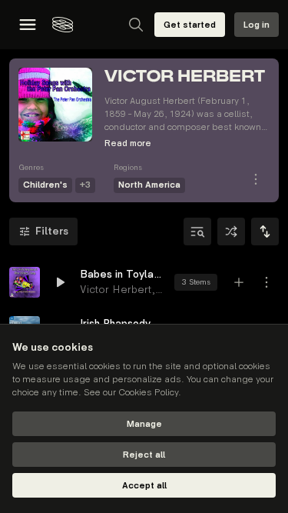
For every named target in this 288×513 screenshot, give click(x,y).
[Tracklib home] (62, 24)
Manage (144, 424)
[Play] (24, 282)
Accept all (144, 485)
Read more (127, 143)
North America (149, 185)
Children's (45, 185)
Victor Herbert (115, 289)
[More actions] (266, 282)
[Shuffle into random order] (231, 231)
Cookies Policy (148, 392)
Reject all (144, 455)
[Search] (136, 24)
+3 (85, 185)
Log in (256, 25)
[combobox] (265, 231)
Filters (51, 231)
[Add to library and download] (239, 282)
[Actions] (256, 179)
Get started (190, 25)
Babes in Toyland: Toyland (122, 274)
